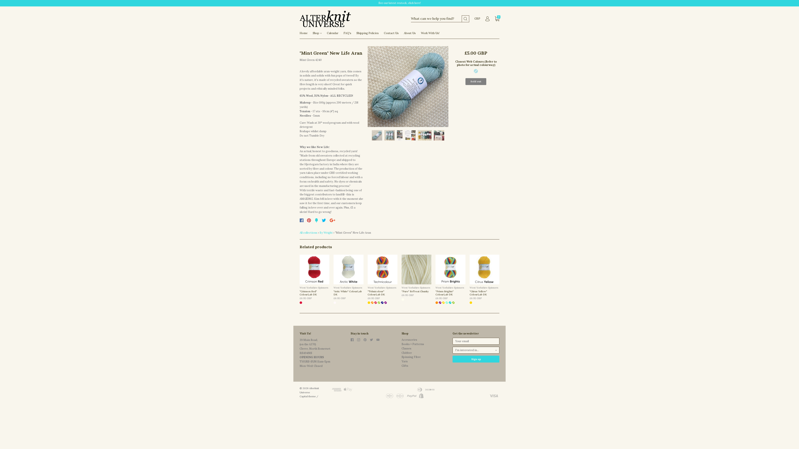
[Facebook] (301, 220)
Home (304, 33)
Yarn (405, 361)
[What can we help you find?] (440, 19)
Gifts (405, 366)
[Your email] (476, 341)
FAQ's (347, 33)
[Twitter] (324, 220)
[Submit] (465, 18)
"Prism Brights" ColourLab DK (444, 293)
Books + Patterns (413, 344)
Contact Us (391, 33)
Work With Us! (430, 33)
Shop (316, 33)
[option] (408, 86)
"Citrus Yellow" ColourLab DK (478, 293)
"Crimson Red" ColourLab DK (308, 293)
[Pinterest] (309, 220)
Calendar (332, 33)
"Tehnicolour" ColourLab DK (376, 293)
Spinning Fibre (411, 357)
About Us (410, 33)
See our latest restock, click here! (399, 3)
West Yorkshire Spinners (314, 287)
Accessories (409, 340)
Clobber (407, 353)
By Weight (326, 232)
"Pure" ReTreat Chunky (415, 291)
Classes (406, 348)
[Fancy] (316, 220)
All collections (308, 232)
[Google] (332, 220)
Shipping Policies (367, 33)
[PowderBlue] (476, 71)
